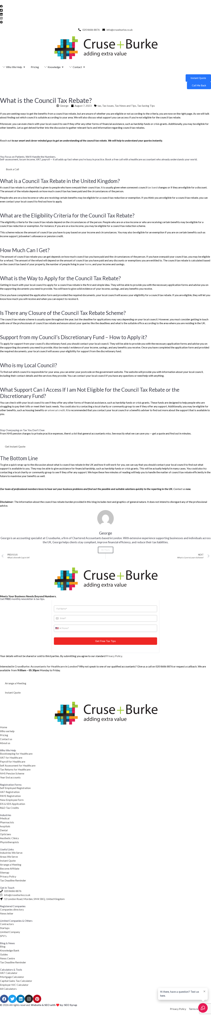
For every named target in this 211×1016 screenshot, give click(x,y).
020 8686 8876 (164, 666)
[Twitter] (105, 10)
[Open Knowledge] (62, 67)
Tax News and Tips (125, 105)
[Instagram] (105, 18)
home (88, 264)
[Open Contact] (84, 67)
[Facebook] (105, 6)
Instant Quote (198, 77)
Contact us (179, 488)
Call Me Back (199, 85)
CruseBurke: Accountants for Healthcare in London (46, 666)
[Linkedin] (20, 999)
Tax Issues (108, 105)
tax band (152, 187)
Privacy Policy (114, 656)
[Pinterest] (105, 22)
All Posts (105, 549)
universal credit (56, 410)
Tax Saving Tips (146, 105)
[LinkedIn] (105, 14)
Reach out (5, 140)
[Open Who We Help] (24, 67)
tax (99, 105)
